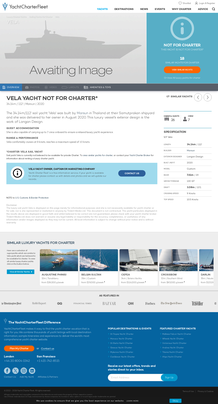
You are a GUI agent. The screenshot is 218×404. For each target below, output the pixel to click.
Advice (203, 9)
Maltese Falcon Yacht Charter (176, 334)
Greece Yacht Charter (121, 347)
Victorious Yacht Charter (174, 343)
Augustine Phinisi (54, 274)
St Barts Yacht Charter (121, 343)
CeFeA (125, 274)
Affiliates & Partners (48, 376)
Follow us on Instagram (24, 371)
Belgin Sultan (91, 274)
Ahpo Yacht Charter (172, 356)
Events (160, 9)
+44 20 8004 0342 (17, 361)
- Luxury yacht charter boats (33, 6)
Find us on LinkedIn (32, 371)
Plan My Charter (19, 348)
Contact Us (132, 173)
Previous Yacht (198, 97)
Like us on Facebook (7, 371)
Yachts (102, 9)
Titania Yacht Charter (172, 352)
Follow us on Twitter (15, 371)
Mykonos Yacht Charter (121, 352)
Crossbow (169, 274)
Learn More (132, 401)
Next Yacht (208, 97)
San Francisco (46, 356)
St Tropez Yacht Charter (122, 334)
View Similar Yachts (182, 70)
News (144, 9)
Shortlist (187, 3)
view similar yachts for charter (98, 155)
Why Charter (181, 9)
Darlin (205, 274)
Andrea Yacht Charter (173, 347)
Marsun (82, 113)
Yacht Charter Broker (139, 155)
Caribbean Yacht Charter (122, 356)
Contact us (47, 348)
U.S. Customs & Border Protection (32, 197)
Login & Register (207, 3)
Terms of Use (188, 391)
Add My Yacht (27, 376)
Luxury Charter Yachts (16, 17)
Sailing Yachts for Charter (40, 17)
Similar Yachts (181, 96)
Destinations (124, 9)
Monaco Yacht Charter (121, 338)
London (9, 356)
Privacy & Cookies (206, 391)
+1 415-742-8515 (48, 361)
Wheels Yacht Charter (173, 338)
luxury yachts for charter (188, 77)
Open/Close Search (213, 9)
